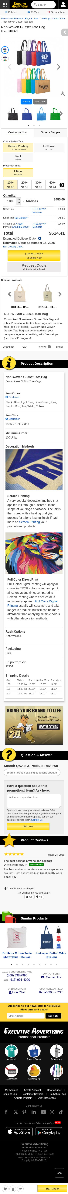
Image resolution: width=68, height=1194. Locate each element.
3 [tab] (40, 125)
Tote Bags (45, 18)
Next (60, 113)
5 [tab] (34, 964)
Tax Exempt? (21, 218)
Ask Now (28, 826)
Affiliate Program (23, 1097)
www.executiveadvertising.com (34, 1157)
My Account (11, 1090)
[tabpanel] (13, 114)
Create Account (32, 1090)
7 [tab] (45, 964)
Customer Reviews (33, 1094)
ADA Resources (47, 1097)
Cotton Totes (59, 18)
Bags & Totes (32, 18)
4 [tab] (28, 964)
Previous (8, 113)
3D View (35, 12)
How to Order (54, 1090)
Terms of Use (9, 1094)
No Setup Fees (57, 1094)
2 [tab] (34, 125)
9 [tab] (57, 964)
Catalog (12, 12)
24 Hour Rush (58, 12)
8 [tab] (51, 964)
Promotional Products (12, 18)
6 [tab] (40, 964)
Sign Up (53, 1015)
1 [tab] (28, 125)
